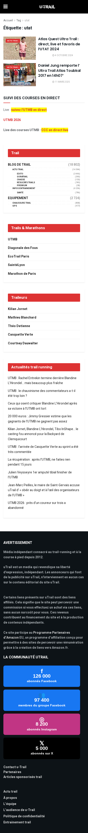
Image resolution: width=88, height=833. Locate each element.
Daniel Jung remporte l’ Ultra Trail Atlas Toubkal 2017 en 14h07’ (59, 70)
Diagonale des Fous (23, 248)
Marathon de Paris (22, 273)
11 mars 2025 (62, 82)
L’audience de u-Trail (19, 810)
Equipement (18, 198)
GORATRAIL (22, 177)
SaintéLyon (16, 265)
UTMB (12, 239)
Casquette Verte (20, 334)
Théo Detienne (19, 326)
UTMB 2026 (12, 120)
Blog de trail (19, 164)
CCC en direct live (54, 130)
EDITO (20, 174)
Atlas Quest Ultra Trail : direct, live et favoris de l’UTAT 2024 (59, 44)
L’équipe (9, 804)
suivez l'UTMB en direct (29, 110)
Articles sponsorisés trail (22, 777)
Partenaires (12, 772)
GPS (14, 206)
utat (27, 20)
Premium (22, 186)
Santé (20, 193)
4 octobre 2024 (63, 55)
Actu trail (10, 791)
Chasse (21, 180)
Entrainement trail (17, 822)
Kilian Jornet (17, 309)
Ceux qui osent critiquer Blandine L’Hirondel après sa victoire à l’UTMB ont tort (42, 406)
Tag (18, 20)
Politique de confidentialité (24, 816)
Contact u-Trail (14, 767)
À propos (10, 798)
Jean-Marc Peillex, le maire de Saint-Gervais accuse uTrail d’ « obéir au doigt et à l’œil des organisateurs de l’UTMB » (44, 490)
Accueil (8, 20)
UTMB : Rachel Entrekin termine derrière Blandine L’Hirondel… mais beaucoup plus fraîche (42, 380)
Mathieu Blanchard (22, 317)
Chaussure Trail (21, 203)
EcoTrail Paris (18, 256)
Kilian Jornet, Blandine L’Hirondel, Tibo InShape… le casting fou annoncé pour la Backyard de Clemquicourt (43, 434)
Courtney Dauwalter (23, 343)
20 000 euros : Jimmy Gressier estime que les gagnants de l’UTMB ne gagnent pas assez (40, 419)
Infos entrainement (23, 188)
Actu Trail (13, 41)
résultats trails (26, 183)
